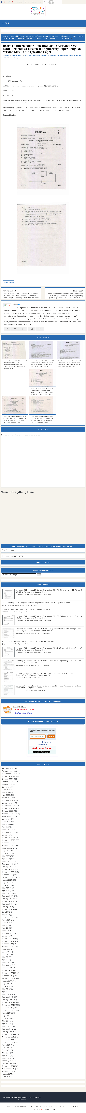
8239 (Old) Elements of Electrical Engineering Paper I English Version (57, 55)
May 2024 (6, 792)
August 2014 (7, 1045)
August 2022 (7, 848)
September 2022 (8, 846)
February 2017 (7, 965)
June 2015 (6, 1018)
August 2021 (7, 880)
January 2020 (7, 907)
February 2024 (7, 800)
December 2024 (8, 774)
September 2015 (8, 1010)
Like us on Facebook (45, 743)
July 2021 (5, 883)
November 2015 (8, 1005)
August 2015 (7, 1013)
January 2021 (7, 899)
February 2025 (7, 768)
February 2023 (7, 832)
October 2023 (7, 811)
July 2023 (5, 819)
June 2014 (6, 1050)
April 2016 (6, 992)
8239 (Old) (28, 55)
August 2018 (7, 920)
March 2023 (6, 830)
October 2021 (7, 875)
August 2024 (7, 784)
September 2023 (8, 814)
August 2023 (7, 816)
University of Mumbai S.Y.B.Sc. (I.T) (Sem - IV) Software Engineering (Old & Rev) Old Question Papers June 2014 (48, 662)
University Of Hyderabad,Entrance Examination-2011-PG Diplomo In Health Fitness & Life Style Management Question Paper (49, 617)
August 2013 (7, 1074)
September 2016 (8, 978)
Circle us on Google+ (42, 748)
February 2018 (7, 933)
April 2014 (6, 1056)
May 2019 (6, 915)
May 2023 (6, 824)
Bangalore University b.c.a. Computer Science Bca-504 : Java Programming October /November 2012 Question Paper (48, 687)
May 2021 (6, 888)
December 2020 (8, 901)
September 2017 (8, 947)
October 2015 (7, 1008)
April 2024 (6, 795)
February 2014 (7, 1061)
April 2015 (5, 1024)
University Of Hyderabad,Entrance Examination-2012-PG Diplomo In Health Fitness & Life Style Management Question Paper (49, 591)
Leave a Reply (13, 58)
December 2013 (8, 1066)
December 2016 (8, 970)
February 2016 (7, 997)
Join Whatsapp (8, 550)
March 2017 (6, 963)
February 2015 (7, 1029)
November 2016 (8, 973)
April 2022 (6, 859)
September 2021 (8, 877)
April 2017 (6, 960)
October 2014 (7, 1040)
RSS (31, 732)
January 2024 (7, 803)
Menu (6, 23)
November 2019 (8, 909)
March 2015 (6, 1026)
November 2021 (8, 872)
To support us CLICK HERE (12, 556)
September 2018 (8, 917)
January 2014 (7, 1064)
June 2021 (6, 885)
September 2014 (8, 1042)
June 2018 (6, 923)
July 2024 (6, 787)
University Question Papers (30, 1106)
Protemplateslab (72, 1106)
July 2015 (5, 1016)
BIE (4, 58)
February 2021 (7, 896)
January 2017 (7, 968)
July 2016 (5, 984)
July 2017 (5, 952)
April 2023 (6, 827)
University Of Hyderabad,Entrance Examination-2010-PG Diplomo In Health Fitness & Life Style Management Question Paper (49, 649)
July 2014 (5, 1048)
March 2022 (6, 862)
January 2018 (7, 936)
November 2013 (8, 1069)
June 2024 (6, 790)
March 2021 (6, 893)
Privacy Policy (37, 2)
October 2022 (7, 843)
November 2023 (8, 808)
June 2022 (6, 853)
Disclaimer (19, 2)
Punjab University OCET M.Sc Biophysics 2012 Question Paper (26, 609)
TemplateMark (50, 1109)
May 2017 (6, 957)
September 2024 (8, 782)
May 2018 (6, 925)
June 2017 (6, 955)
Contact (27, 2)
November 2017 (8, 941)
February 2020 (8, 904)
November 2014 (8, 1037)
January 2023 (7, 835)
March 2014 (6, 1058)
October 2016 (7, 976)
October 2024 (7, 779)
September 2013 (8, 1072)
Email (53, 730)
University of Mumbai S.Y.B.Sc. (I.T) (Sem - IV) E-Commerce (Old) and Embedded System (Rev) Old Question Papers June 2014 (47, 674)
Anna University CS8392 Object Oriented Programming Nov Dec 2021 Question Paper (36, 603)
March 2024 (6, 798)
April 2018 (6, 928)
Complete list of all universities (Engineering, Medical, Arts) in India (28, 641)
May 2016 (6, 989)
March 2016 (6, 994)
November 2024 (8, 776)
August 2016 (7, 981)
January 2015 (7, 1032)
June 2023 (6, 822)
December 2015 (8, 1002)
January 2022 (7, 867)
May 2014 (6, 1053)
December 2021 (8, 869)
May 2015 (5, 1021)
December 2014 (8, 1034)
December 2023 (8, 806)
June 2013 (6, 1077)
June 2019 (6, 912)
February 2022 (7, 864)
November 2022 (8, 840)
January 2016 (7, 1000)
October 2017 (7, 944)
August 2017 (7, 949)
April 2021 (6, 891)
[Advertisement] (14, 68)
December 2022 (8, 838)
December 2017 (8, 939)
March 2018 (6, 931)
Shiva (15, 304)
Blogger (23, 1099)
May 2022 (6, 856)
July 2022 (5, 851)
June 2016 (6, 986)
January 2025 (7, 771)
